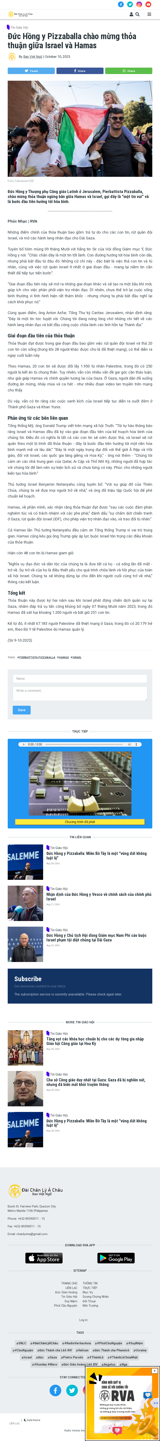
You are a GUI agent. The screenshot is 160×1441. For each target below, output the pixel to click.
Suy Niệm (71, 1301)
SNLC (22, 1343)
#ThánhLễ (96, 1357)
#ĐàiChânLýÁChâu (45, 1343)
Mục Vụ (88, 1292)
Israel (76, 657)
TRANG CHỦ (69, 1283)
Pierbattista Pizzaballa (37, 657)
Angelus (109, 1364)
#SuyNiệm (135, 1343)
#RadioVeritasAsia (77, 1343)
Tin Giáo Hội (19, 28)
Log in (83, 1320)
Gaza (53, 1357)
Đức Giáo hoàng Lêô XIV (81, 1364)
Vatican (83, 1350)
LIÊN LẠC (71, 1288)
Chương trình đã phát (80, 822)
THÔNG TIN (90, 1283)
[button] (31, 71)
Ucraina (141, 1350)
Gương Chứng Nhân (96, 1296)
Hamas (64, 657)
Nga (124, 1364)
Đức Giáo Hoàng (66, 1292)
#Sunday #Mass (45, 1364)
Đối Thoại (89, 1301)
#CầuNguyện (24, 1350)
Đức (41, 1357)
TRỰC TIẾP (90, 1288)
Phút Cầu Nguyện (65, 1305)
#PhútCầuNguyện (109, 1343)
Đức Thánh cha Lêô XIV (55, 1350)
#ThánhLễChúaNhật (124, 1357)
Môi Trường (90, 1305)
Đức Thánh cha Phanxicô (112, 1350)
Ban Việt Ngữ (32, 57)
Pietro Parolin (73, 1357)
